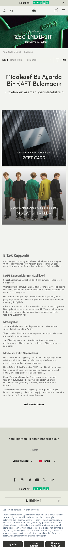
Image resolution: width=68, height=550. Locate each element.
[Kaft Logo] (34, 10)
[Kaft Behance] (52, 480)
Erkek (18, 52)
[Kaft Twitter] (45, 480)
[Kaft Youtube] (37, 480)
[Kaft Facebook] (14, 480)
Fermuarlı (31, 60)
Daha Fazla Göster (34, 404)
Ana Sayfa (8, 52)
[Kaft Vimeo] (29, 480)
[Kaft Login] (4, 10)
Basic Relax (16, 60)
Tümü (5, 60)
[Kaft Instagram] (22, 480)
